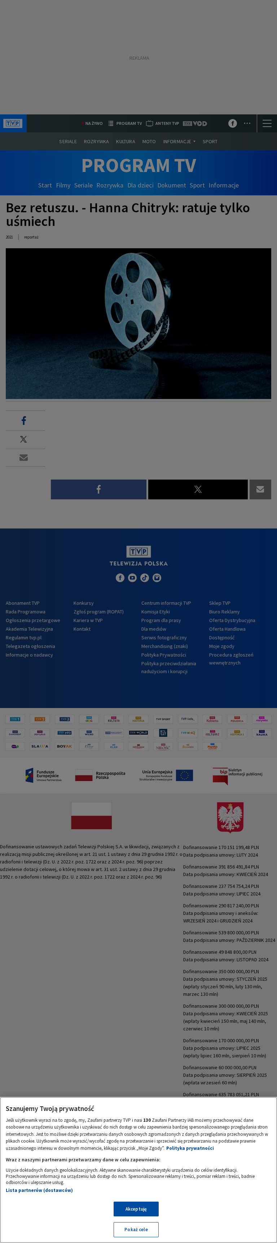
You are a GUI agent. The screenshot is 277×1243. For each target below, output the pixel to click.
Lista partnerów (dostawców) (39, 1190)
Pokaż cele (136, 1229)
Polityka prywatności (190, 1148)
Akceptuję (136, 1209)
